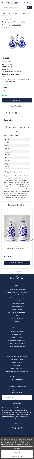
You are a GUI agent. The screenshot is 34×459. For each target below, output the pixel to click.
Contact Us (17, 301)
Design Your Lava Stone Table (17, 289)
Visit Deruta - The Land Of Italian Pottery (17, 292)
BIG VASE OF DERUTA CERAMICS (17, 340)
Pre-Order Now (17, 263)
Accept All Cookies (17, 456)
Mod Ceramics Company (17, 298)
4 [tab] (18, 271)
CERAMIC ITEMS (17, 337)
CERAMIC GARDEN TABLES (17, 346)
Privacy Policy (28, 444)
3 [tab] (17, 271)
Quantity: (5, 87)
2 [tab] (15, 271)
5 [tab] (20, 271)
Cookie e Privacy (17, 309)
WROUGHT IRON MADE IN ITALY (17, 343)
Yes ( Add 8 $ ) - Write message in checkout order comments (18, 81)
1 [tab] (14, 271)
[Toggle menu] (2, 2)
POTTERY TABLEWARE (17, 331)
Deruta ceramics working (17, 304)
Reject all (17, 452)
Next (32, 239)
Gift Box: (7, 77)
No (8, 84)
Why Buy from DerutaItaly (17, 295)
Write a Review (16, 25)
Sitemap (17, 321)
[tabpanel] (17, 238)
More (17, 315)
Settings (17, 448)
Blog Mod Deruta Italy (17, 318)
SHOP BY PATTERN (17, 334)
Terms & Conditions (17, 306)
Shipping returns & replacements (17, 312)
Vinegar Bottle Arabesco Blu (14, 248)
